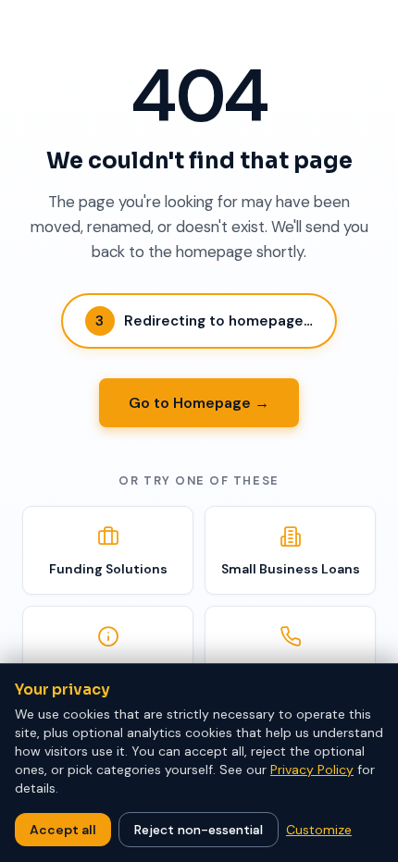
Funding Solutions (108, 568)
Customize (319, 829)
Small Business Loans (290, 568)
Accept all (63, 829)
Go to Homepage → (199, 403)
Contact (290, 668)
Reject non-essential (198, 829)
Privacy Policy (312, 769)
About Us (108, 668)
